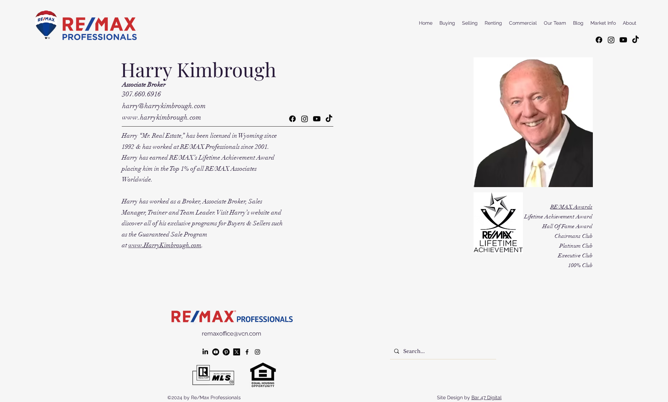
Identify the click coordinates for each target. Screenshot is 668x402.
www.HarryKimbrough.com (164, 245)
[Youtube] (623, 39)
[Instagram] (611, 39)
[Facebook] (599, 39)
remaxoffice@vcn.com (231, 333)
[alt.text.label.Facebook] (247, 351)
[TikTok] (635, 39)
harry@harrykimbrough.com (164, 106)
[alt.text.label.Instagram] (257, 351)
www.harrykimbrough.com (161, 117)
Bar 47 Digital (486, 397)
